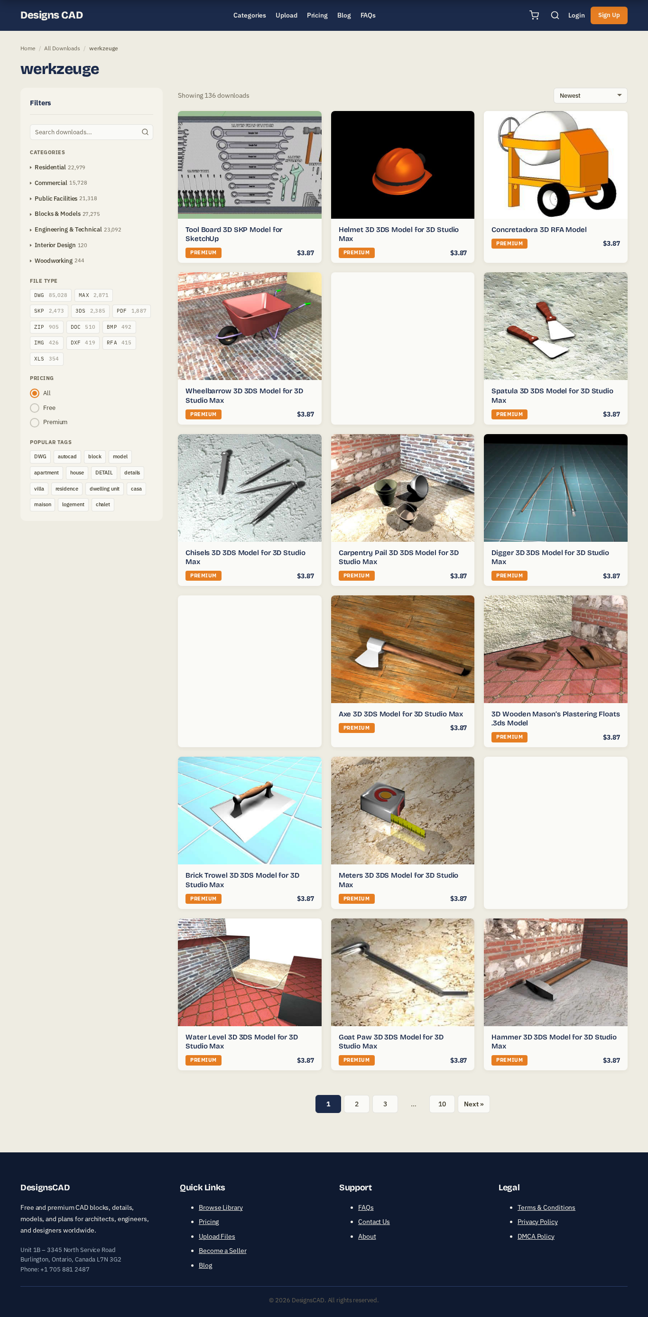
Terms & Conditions (546, 1207)
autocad (67, 456)
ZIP (46, 327)
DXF (83, 342)
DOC (83, 327)
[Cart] (534, 15)
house (77, 472)
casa (136, 488)
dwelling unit (105, 488)
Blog (205, 1265)
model (120, 456)
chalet (103, 504)
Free (49, 408)
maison (42, 504)
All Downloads (62, 48)
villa (39, 488)
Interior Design (55, 245)
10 (442, 1104)
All (47, 393)
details (132, 472)
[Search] (555, 15)
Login (576, 15)
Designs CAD (51, 15)
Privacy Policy (538, 1221)
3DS (90, 310)
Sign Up (609, 15)
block (95, 456)
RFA (119, 342)
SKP (49, 310)
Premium (55, 422)
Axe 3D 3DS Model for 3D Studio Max (401, 714)
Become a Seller (223, 1250)
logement (73, 504)
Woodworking (54, 261)
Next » (473, 1104)
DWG (50, 295)
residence (67, 488)
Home (28, 48)
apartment (46, 472)
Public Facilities (56, 199)
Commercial (51, 183)
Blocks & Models (58, 214)
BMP (119, 327)
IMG (46, 342)
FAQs (366, 1207)
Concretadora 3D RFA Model (539, 229)
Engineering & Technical (68, 229)
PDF (132, 310)
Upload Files (217, 1236)
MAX (94, 295)
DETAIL (104, 472)
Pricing (209, 1221)
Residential (50, 167)
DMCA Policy (536, 1236)
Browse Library (221, 1207)
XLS (46, 358)
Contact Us (374, 1221)
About (367, 1236)
